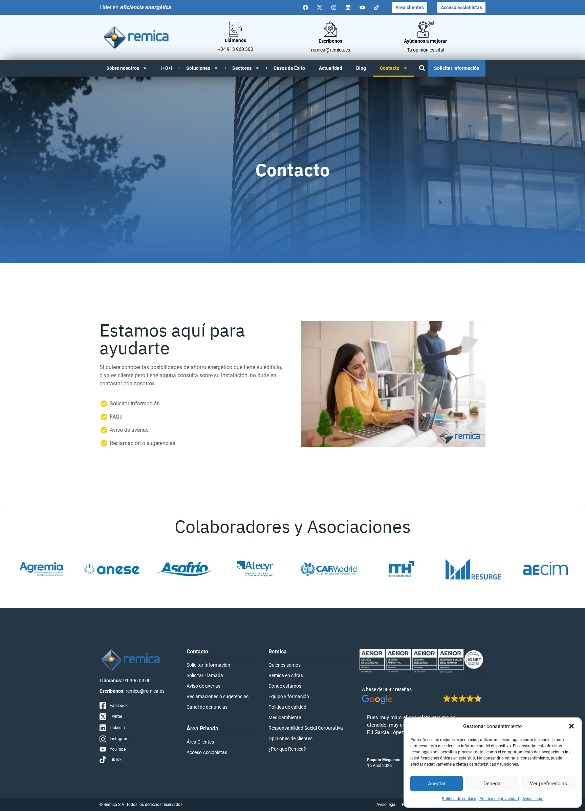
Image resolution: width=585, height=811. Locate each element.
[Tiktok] (376, 7)
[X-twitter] (319, 7)
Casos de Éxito (289, 68)
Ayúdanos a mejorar (425, 41)
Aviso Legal (532, 798)
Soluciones (198, 68)
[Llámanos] (235, 29)
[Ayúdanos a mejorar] (425, 29)
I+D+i (166, 68)
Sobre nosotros (122, 68)
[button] (571, 726)
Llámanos (235, 40)
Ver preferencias (548, 783)
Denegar (492, 783)
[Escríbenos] (330, 29)
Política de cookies (459, 798)
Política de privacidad (499, 798)
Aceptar (437, 783)
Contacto (389, 68)
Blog (361, 68)
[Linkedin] (348, 7)
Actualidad (330, 68)
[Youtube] (362, 7)
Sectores (242, 68)
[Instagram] (333, 7)
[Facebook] (305, 7)
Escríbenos (330, 41)
